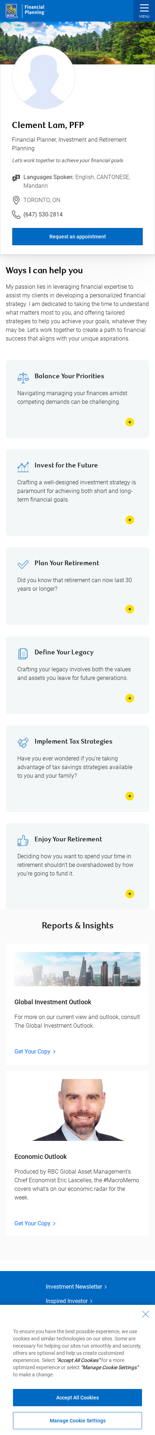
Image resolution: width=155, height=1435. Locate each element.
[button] (144, 11)
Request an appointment (77, 236)
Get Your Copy (32, 1051)
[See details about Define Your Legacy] (129, 698)
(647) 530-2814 (43, 214)
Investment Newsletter (74, 1286)
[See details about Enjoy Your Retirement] (129, 894)
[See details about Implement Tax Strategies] (129, 796)
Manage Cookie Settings (78, 1420)
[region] (77, 1370)
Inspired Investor (67, 1301)
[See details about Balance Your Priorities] (129, 422)
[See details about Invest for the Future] (129, 520)
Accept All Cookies (77, 1397)
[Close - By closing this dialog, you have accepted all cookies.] (145, 1314)
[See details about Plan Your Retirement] (129, 609)
